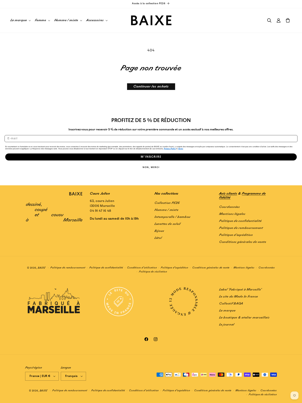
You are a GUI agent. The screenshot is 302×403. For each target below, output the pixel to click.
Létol (158, 238)
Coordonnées (229, 207)
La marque (227, 311)
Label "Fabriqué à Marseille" (240, 290)
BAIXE (42, 267)
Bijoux (159, 231)
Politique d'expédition (236, 235)
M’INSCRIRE (151, 157)
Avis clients (228, 193)
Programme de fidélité (242, 195)
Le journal (226, 325)
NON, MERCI (151, 167)
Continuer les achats (151, 86)
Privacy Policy (170, 149)
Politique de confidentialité (240, 221)
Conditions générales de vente (242, 242)
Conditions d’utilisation (142, 267)
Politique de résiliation (153, 271)
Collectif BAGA (231, 304)
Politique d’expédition (174, 267)
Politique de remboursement (241, 228)
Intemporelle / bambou (172, 217)
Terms (180, 149)
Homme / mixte (166, 210)
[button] (20, 20)
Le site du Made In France (238, 297)
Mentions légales (232, 214)
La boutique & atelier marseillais (244, 318)
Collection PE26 (167, 203)
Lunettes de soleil (167, 224)
